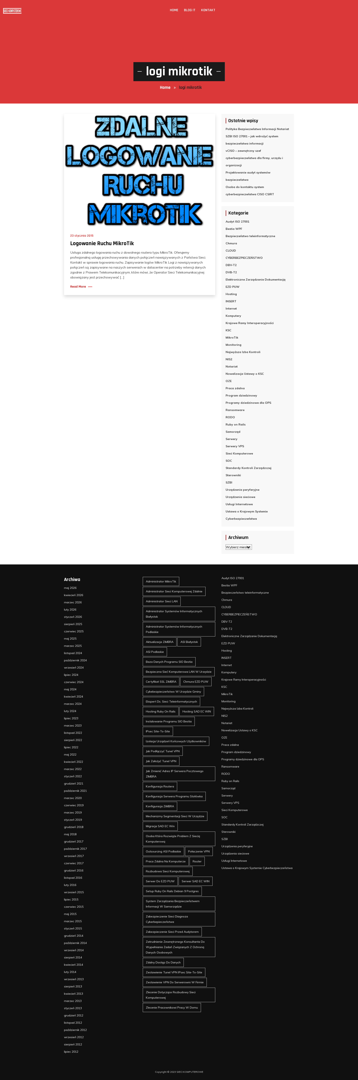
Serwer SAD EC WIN (195, 881)
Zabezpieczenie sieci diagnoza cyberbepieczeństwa (167, 919)
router (197, 861)
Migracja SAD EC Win (160, 826)
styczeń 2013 (73, 1008)
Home (174, 10)
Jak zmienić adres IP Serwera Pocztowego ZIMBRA (174, 773)
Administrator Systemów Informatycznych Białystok (174, 613)
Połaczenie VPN (199, 851)
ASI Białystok (189, 642)
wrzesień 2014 (74, 950)
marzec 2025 (73, 646)
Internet (231, 308)
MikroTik (232, 337)
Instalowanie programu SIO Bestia (169, 721)
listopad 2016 (73, 878)
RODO (230, 417)
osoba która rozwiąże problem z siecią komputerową (173, 838)
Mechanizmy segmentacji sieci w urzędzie (175, 816)
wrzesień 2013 (74, 979)
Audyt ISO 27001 (237, 221)
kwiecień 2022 (73, 762)
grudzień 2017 (73, 841)
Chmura (231, 243)
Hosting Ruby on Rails (160, 711)
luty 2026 (70, 609)
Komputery (233, 316)
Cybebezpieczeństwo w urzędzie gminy (173, 691)
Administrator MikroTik (161, 581)
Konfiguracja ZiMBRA (160, 806)
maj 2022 (70, 754)
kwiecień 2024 (73, 696)
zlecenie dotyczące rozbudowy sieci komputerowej (171, 994)
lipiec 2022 (71, 747)
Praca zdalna (235, 388)
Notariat (232, 366)
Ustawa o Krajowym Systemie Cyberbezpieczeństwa (247, 515)
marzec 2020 (73, 798)
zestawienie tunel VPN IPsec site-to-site (174, 972)
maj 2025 (70, 638)
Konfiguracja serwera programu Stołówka (174, 796)
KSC (228, 330)
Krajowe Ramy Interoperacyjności (250, 323)
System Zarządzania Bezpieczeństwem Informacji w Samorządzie (173, 903)
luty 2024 (70, 711)
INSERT (231, 301)
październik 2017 (75, 849)
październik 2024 (75, 660)
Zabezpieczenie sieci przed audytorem (172, 932)
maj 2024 (70, 689)
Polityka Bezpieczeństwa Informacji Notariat (257, 129)
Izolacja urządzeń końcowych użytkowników (176, 741)
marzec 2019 (73, 812)
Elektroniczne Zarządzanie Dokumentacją (255, 279)
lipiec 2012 (71, 1051)
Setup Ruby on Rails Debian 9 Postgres (172, 891)
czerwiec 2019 (73, 805)
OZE (229, 381)
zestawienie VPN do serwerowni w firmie (175, 982)
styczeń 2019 (73, 820)
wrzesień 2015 (74, 892)
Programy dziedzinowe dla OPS (248, 403)
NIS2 (229, 359)
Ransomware (235, 410)
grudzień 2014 (73, 936)
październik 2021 (75, 791)
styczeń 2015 (73, 928)
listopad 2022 (73, 733)
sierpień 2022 (73, 740)
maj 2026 (70, 588)
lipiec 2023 (71, 718)
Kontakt (208, 10)
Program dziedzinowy (241, 395)
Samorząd (233, 432)
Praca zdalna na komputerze (166, 861)
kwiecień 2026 (73, 595)
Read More (78, 287)
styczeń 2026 (73, 617)
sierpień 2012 (73, 1044)
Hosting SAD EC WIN (197, 711)
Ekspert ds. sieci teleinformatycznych (171, 701)
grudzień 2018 (73, 827)
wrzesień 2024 (74, 667)
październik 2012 (75, 1030)
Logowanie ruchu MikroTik (102, 243)
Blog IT (189, 10)
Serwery (231, 439)
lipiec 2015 (71, 899)
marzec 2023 (73, 725)
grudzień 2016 (73, 870)
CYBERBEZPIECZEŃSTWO (244, 258)
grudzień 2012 (73, 1015)
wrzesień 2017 (74, 856)
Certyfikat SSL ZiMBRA (161, 681)
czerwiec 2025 (73, 631)
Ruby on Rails (236, 424)
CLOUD (231, 250)
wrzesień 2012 (74, 1037)
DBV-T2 (231, 265)
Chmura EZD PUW (195, 681)
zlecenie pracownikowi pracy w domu (172, 1007)
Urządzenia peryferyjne (242, 490)
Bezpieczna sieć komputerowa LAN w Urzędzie (179, 672)
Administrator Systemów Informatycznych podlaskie (174, 629)
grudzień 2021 (73, 783)
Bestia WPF (234, 229)
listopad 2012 (73, 1023)
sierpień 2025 (73, 624)
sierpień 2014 (73, 957)
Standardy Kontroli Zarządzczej (248, 468)
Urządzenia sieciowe (240, 497)
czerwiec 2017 (73, 863)
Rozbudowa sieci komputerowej (168, 871)
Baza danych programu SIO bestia (169, 662)
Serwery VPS (235, 446)
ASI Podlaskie (155, 652)
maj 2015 (70, 914)
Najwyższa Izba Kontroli (243, 352)
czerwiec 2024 (73, 682)
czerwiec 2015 (73, 907)
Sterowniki (233, 475)
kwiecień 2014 (73, 965)
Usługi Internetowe (239, 504)
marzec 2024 (73, 704)
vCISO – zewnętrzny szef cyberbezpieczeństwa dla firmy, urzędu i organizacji (254, 158)
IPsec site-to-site (158, 731)
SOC (229, 461)
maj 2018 (70, 834)
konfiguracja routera (160, 786)
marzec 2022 (73, 769)
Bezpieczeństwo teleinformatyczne (250, 236)
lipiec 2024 (71, 675)
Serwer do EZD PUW (160, 881)
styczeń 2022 (73, 776)
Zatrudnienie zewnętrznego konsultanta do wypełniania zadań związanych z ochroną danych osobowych (175, 947)
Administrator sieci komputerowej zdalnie (174, 591)
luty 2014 (70, 972)
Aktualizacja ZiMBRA (159, 642)
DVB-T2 (231, 272)
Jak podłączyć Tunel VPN (163, 751)
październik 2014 (75, 943)
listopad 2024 (73, 653)
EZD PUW (232, 287)
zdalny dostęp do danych (163, 962)
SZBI (229, 482)
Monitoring (233, 345)
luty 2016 (70, 885)
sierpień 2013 (73, 986)
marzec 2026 (73, 602)
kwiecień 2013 (73, 994)
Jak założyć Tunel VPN (161, 761)
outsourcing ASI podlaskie (163, 851)
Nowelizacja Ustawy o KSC (245, 374)
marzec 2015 (73, 921)
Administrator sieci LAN (162, 601)
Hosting (231, 294)
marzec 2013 (73, 1001)
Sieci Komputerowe (239, 453)
